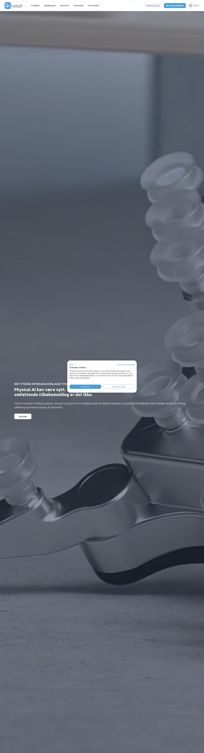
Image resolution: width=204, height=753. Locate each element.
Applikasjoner (50, 5)
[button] (73, 364)
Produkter (35, 5)
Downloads (78, 5)
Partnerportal (152, 5)
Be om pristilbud (174, 5)
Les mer (23, 416)
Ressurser (64, 5)
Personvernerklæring (126, 364)
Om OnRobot (93, 5)
